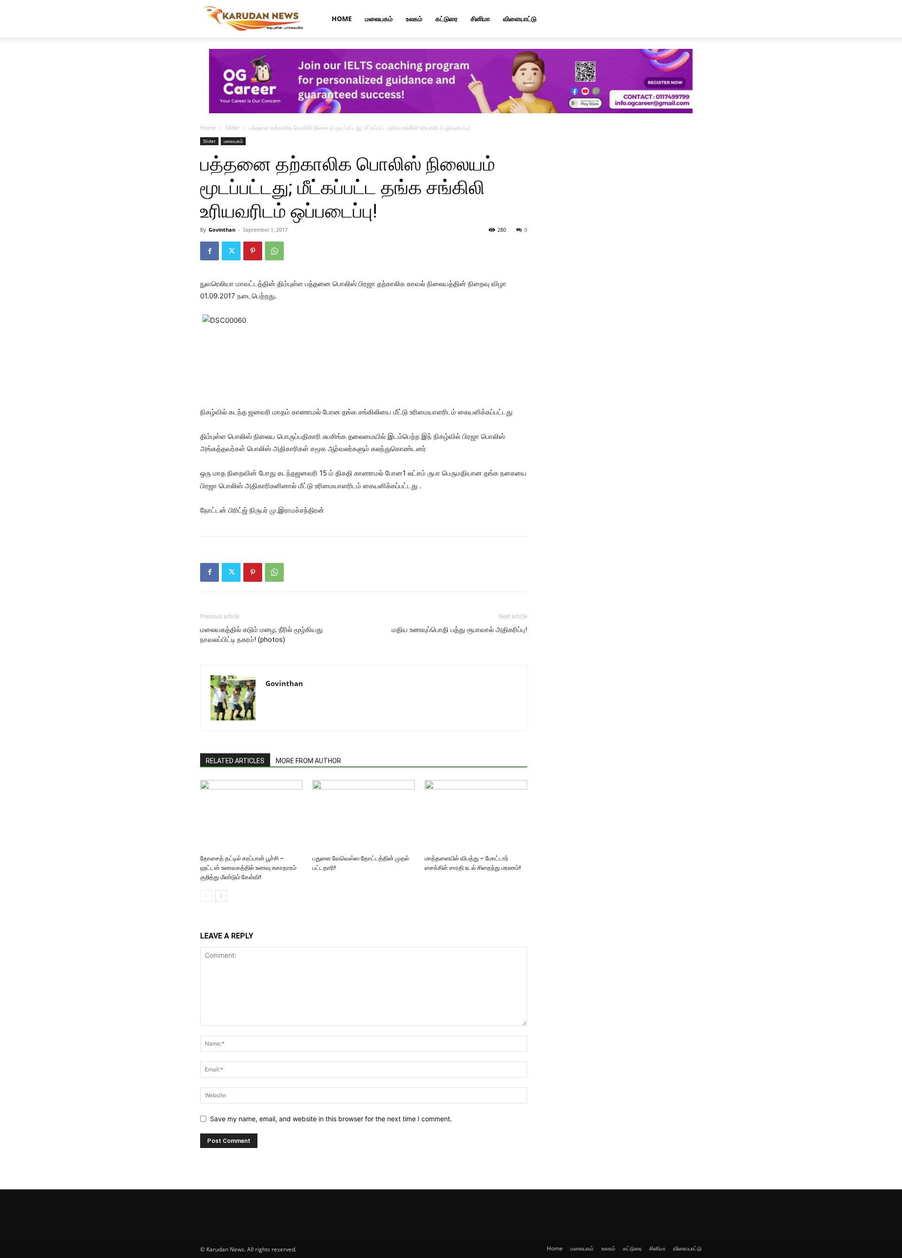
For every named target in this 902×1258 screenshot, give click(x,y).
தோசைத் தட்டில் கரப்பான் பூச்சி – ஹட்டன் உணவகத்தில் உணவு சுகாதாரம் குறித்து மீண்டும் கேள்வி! (248, 868)
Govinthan (222, 229)
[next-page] (221, 896)
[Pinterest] (252, 251)
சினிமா (480, 18)
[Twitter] (231, 251)
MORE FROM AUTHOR (308, 761)
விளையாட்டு (520, 18)
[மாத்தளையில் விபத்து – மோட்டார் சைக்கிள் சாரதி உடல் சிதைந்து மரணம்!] (476, 815)
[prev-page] (206, 896)
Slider (232, 128)
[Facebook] (209, 251)
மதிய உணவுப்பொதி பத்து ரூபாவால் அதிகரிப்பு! (459, 629)
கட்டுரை (446, 18)
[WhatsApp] (274, 251)
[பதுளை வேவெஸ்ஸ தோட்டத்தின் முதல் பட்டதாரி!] (363, 815)
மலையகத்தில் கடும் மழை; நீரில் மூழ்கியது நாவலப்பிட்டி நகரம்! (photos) (261, 634)
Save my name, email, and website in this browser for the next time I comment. (331, 1119)
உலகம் (414, 18)
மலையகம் (379, 18)
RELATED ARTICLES (235, 761)
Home (342, 18)
